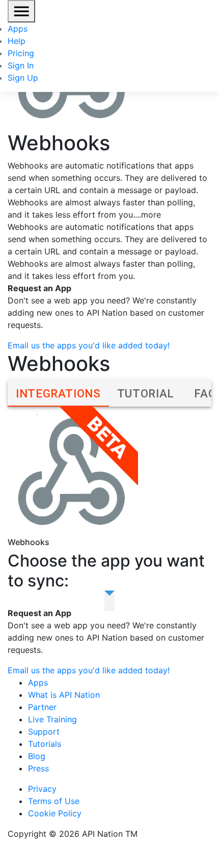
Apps (18, 28)
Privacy (42, 789)
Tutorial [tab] (145, 393)
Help (16, 41)
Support (44, 731)
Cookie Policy (54, 813)
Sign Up (23, 78)
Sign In (21, 65)
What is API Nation (64, 695)
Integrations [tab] (58, 393)
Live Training (52, 719)
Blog (36, 756)
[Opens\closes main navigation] (21, 11)
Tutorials (44, 744)
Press (38, 768)
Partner (42, 707)
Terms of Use (53, 801)
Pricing (21, 53)
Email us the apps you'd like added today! (89, 345)
